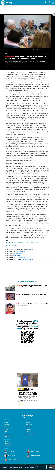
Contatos (7, 441)
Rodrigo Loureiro (13, 459)
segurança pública (11, 245)
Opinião (6, 429)
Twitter (18, 255)
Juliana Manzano (36, 455)
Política (6, 431)
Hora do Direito (12, 455)
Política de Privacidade (27, 346)
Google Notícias (28, 259)
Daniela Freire (35, 451)
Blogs (6, 422)
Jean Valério (11, 451)
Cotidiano (7, 424)
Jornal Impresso (9, 436)
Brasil (28, 422)
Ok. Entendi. (50, 466)
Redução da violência (20, 242)
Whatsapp (30, 249)
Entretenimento (31, 434)
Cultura (28, 431)
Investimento (9, 242)
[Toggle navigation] (53, 2)
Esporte (6, 427)
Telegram (22, 251)
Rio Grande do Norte (33, 242)
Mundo (28, 427)
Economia (29, 424)
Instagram (19, 253)
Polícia (28, 429)
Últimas (6, 434)
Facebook (22, 257)
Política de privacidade (7, 444)
